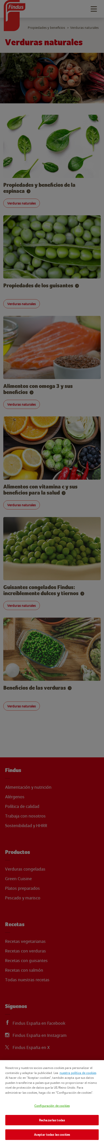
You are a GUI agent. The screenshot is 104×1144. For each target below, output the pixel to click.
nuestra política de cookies (78, 1073)
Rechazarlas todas (52, 1120)
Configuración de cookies (52, 1106)
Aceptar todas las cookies (52, 1134)
